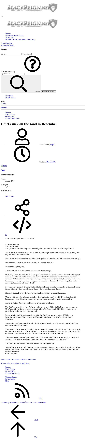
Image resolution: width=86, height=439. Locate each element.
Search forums (18, 35)
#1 (6, 235)
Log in (3, 103)
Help (7, 381)
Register (4, 107)
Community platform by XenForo (23, 402)
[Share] (22, 215)
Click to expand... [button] (11, 353)
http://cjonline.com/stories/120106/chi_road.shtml (18, 359)
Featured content (11, 39)
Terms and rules (11, 377)
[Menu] (2, 16)
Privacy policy (10, 379)
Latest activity (30, 39)
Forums (8, 33)
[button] (32, 71)
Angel (52, 145)
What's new (9, 37)
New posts (9, 35)
